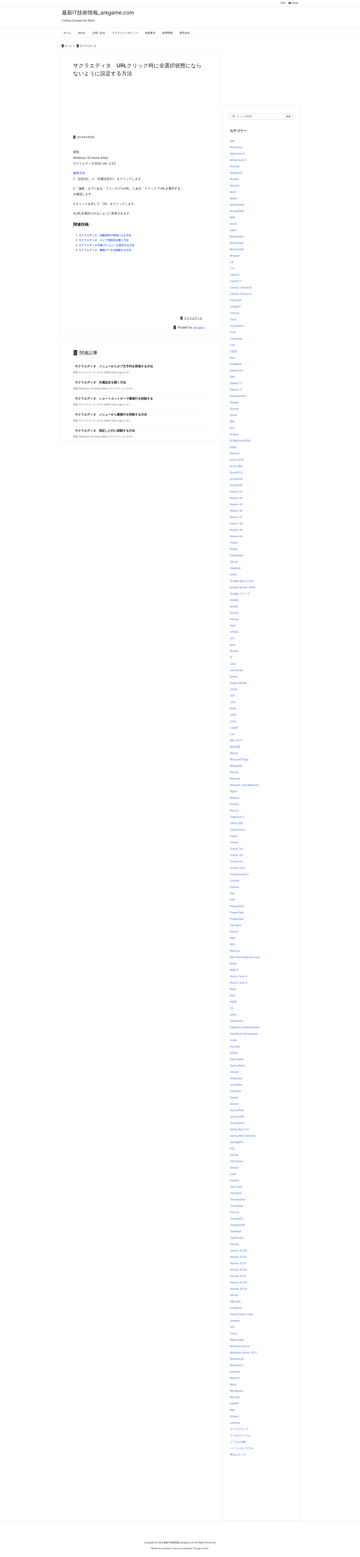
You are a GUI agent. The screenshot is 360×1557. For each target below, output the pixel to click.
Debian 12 (236, 389)
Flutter (234, 549)
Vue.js (233, 1333)
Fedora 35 (236, 504)
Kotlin (233, 708)
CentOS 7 (236, 281)
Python (234, 931)
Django (234, 402)
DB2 (232, 376)
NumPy (234, 804)
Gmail (233, 574)
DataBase (236, 364)
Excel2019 (236, 485)
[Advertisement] (139, 105)
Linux (233, 721)
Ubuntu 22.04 (238, 1269)
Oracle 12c (236, 848)
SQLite (234, 1154)
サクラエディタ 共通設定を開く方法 (100, 382)
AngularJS (236, 172)
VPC (232, 1327)
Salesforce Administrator (245, 1027)
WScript (235, 1397)
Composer (236, 338)
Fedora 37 (236, 517)
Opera (234, 835)
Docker (234, 408)
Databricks (236, 370)
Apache (234, 185)
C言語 (233, 351)
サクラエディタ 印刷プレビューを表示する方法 (106, 245)
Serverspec (237, 1059)
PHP (232, 899)
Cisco (233, 319)
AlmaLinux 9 (237, 153)
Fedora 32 (236, 491)
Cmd (233, 332)
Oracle (234, 842)
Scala (233, 1040)
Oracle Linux (237, 867)
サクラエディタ (88, 45)
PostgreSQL (237, 906)
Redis (233, 963)
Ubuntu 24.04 (238, 1288)
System (234, 1180)
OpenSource (237, 829)
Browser (235, 255)
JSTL (233, 702)
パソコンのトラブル (242, 1448)
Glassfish (235, 568)
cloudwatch (237, 325)
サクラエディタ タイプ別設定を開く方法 (104, 240)
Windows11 (237, 1365)
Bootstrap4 (237, 242)
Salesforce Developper (244, 1033)
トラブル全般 (238, 1441)
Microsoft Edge (239, 759)
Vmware (235, 1320)
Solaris (234, 1097)
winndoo (235, 1371)
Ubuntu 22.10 (238, 1276)
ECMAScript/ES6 (240, 440)
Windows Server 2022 (243, 1352)
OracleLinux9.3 (239, 874)
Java (233, 663)
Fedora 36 (236, 510)
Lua (232, 733)
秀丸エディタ (238, 1454)
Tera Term (236, 1186)
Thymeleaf (236, 1205)
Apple (233, 198)
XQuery (234, 1416)
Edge (233, 446)
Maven (234, 753)
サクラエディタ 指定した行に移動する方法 (105, 430)
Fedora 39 (236, 529)
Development (238, 395)
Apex (233, 191)
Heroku (234, 619)
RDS (232, 944)
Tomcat (234, 1212)
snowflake (236, 1084)
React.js (235, 950)
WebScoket (237, 1339)
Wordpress (236, 1390)
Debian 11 (236, 383)
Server (234, 1052)
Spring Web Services (242, 1135)
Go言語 (234, 600)
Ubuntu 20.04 (238, 1250)
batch (233, 230)
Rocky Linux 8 (238, 976)
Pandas (234, 887)
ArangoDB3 (237, 211)
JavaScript (236, 670)
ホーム (68, 45)
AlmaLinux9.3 (238, 159)
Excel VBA (236, 466)
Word (233, 1384)
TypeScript (236, 1237)
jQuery (234, 676)
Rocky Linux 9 (238, 982)
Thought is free (200, 1548)
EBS (232, 421)
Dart (232, 357)
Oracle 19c (236, 855)
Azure (233, 223)
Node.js (234, 797)
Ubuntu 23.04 (238, 1282)
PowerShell (236, 918)
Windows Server (240, 1346)
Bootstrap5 (237, 249)
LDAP (233, 714)
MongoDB (236, 765)
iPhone (234, 651)
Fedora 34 (236, 497)
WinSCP (235, 1378)
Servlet (234, 1071)
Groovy (234, 612)
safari (233, 1014)
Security (235, 1046)
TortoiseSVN (237, 1225)
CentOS (234, 274)
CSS (232, 344)
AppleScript (237, 204)
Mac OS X (236, 740)
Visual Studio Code (241, 1314)
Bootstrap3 (237, 236)
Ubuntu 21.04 (238, 1256)
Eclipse (234, 434)
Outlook (234, 880)
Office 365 (236, 823)
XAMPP (234, 1403)
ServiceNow (237, 1065)
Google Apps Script (242, 580)
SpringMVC (237, 1142)
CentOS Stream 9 (240, 293)
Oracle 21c (236, 861)
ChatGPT (235, 306)
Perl (232, 893)
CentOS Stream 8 (240, 287)
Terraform (236, 1193)
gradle (234, 606)
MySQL (234, 772)
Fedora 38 (236, 523)
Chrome (234, 313)
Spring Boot (237, 1122)
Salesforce (236, 1020)
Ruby (233, 989)
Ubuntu (234, 1244)
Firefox (234, 542)
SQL (232, 1148)
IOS (232, 638)
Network (235, 778)
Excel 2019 (236, 459)
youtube (235, 1422)
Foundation (236, 555)
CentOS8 (235, 300)
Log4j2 (234, 727)
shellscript (236, 1078)
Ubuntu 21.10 (238, 1263)
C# (231, 262)
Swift (233, 1173)
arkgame (199, 327)
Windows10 (237, 1358)
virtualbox (236, 1307)
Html (233, 625)
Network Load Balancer (244, 784)
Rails (233, 938)
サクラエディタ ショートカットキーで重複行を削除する (114, 398)
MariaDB (235, 746)
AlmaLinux (236, 147)
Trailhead (235, 1231)
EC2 (232, 427)
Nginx (233, 791)
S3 (231, 1008)
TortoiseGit (236, 1218)
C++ (232, 268)
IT (231, 657)
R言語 (233, 1001)
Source (234, 1103)
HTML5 (234, 631)
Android (234, 166)
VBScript (235, 1301)
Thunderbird (237, 1199)
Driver (233, 415)
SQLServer (236, 1161)
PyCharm (235, 925)
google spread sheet (242, 587)
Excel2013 (236, 472)
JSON (233, 689)
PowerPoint (237, 912)
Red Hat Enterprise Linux (245, 957)
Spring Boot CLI (239, 1129)
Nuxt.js (234, 810)
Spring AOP (237, 1116)
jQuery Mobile (238, 682)
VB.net (234, 1295)
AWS (233, 217)
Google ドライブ (240, 593)
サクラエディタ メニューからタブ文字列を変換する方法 (114, 366)
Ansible (234, 179)
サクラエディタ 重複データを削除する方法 (105, 250)
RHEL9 (234, 969)
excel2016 (236, 478)
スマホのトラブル (240, 1435)
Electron (235, 453)
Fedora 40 (236, 536)
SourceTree (237, 1110)
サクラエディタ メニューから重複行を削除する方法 (111, 414)
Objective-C (237, 816)
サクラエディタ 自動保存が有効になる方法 (105, 235)
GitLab (234, 561)
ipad (232, 644)
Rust (232, 995)
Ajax (232, 140)
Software (235, 1091)
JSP (232, 695)
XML (232, 1409)
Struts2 (234, 1167)
